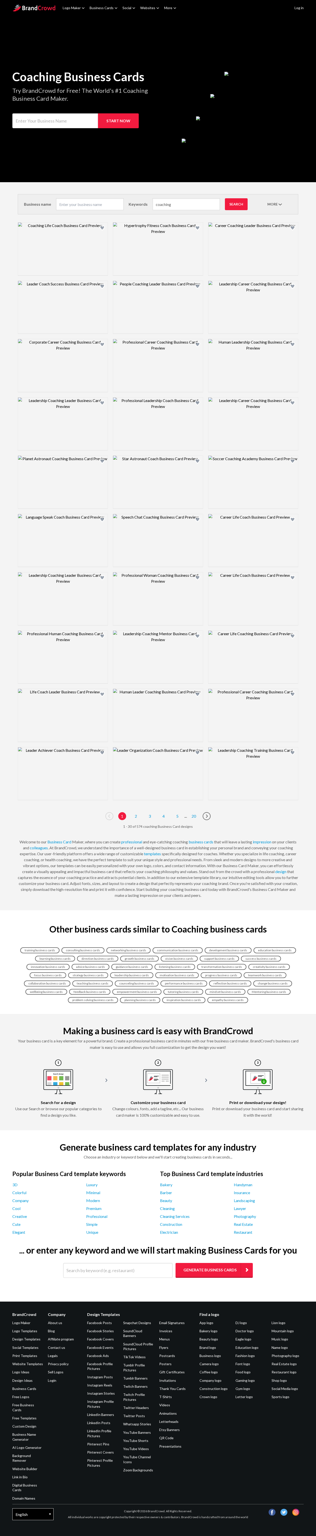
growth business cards (139, 958)
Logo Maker (72, 8)
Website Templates (27, 1364)
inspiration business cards (184, 1000)
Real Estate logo (284, 1364)
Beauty (166, 1200)
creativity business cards (269, 967)
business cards (201, 841)
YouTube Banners (137, 1432)
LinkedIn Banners (100, 1414)
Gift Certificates (172, 1372)
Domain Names (23, 1498)
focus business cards (48, 975)
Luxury (92, 1184)
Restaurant (243, 1232)
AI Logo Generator (26, 1447)
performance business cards (184, 983)
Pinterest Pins (98, 1444)
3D (15, 1184)
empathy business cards (228, 1000)
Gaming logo (245, 1380)
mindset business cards (225, 992)
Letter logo (244, 1397)
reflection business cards (230, 983)
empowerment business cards (137, 992)
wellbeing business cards (46, 992)
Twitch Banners (135, 1386)
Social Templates (25, 1347)
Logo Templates (24, 1331)
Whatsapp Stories (137, 1424)
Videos (164, 1405)
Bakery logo (208, 1331)
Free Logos (20, 1397)
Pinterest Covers (100, 1452)
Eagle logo (243, 1339)
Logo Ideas (20, 1372)
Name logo (280, 1347)
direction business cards (97, 958)
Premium (93, 1208)
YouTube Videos (136, 1449)
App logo (206, 1323)
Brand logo (207, 1347)
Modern (93, 1200)
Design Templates (26, 1339)
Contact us (56, 1347)
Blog (51, 1331)
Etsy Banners (169, 1430)
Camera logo (209, 1364)
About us (55, 1323)
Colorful (19, 1192)
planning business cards (140, 1000)
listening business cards (175, 967)
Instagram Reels (99, 1385)
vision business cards (179, 958)
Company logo (210, 1380)
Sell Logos (55, 1372)
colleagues (39, 847)
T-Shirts (165, 1397)
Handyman (243, 1184)
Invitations (167, 1380)
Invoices (165, 1331)
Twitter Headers (136, 1408)
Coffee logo (208, 1372)
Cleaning (167, 1208)
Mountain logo (283, 1331)
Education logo (247, 1347)
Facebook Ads (98, 1356)
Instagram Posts (100, 1377)
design (280, 871)
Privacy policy (58, 1364)
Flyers (163, 1347)
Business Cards (102, 8)
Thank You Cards (172, 1388)
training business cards (40, 950)
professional (131, 841)
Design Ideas (22, 1380)
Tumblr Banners (135, 1378)
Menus (164, 1339)
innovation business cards (48, 967)
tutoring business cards (183, 992)
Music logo (280, 1339)
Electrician (169, 1232)
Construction (171, 1224)
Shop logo (279, 1380)
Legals (53, 1356)
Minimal (93, 1192)
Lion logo (278, 1323)
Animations (168, 1413)
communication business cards (177, 950)
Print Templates (24, 1356)
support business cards (219, 958)
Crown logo (208, 1397)
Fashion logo (245, 1356)
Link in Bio (20, 1477)
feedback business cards (90, 992)
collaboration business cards (47, 983)
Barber (166, 1192)
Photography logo (285, 1356)
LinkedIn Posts (98, 1423)
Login (52, 1380)
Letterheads (168, 1421)
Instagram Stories (101, 1393)
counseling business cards (136, 983)
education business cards (275, 950)
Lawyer (240, 1208)
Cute (16, 1224)
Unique (92, 1232)
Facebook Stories (100, 1331)
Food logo (243, 1372)
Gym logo (243, 1388)
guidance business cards (132, 967)
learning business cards (55, 958)
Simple (92, 1224)
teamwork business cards (265, 975)
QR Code (166, 1438)
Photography (245, 1216)
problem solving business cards (93, 1000)
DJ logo (241, 1323)
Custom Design (24, 1426)
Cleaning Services (175, 1216)
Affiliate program (61, 1339)
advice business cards (90, 967)
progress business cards (221, 975)
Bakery (166, 1184)
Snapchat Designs (137, 1323)
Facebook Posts (99, 1323)
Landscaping (244, 1200)
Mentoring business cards (269, 992)
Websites (147, 8)
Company (20, 1200)
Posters (165, 1364)
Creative (19, 1216)
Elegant (18, 1232)
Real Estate (243, 1224)
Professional (96, 1216)
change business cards (273, 983)
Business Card (59, 841)
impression (262, 841)
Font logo (243, 1364)
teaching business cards (92, 983)
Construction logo (213, 1388)
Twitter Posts (134, 1416)
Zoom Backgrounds (138, 1470)
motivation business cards (177, 975)
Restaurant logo (284, 1372)
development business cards (228, 950)
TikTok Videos (134, 1357)
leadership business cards (132, 975)
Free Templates (24, 1418)
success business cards (260, 958)
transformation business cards (221, 967)
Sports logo (280, 1397)
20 (194, 816)
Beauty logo (208, 1339)
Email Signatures (172, 1323)
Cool (16, 1208)
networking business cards (128, 950)
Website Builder (24, 1469)
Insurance (242, 1192)
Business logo (210, 1356)
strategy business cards (88, 975)
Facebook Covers (100, 1339)
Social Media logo (285, 1388)
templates (152, 853)
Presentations (170, 1446)
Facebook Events (100, 1347)
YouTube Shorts (135, 1440)
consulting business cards (83, 950)
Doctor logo (245, 1331)
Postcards (167, 1356)
